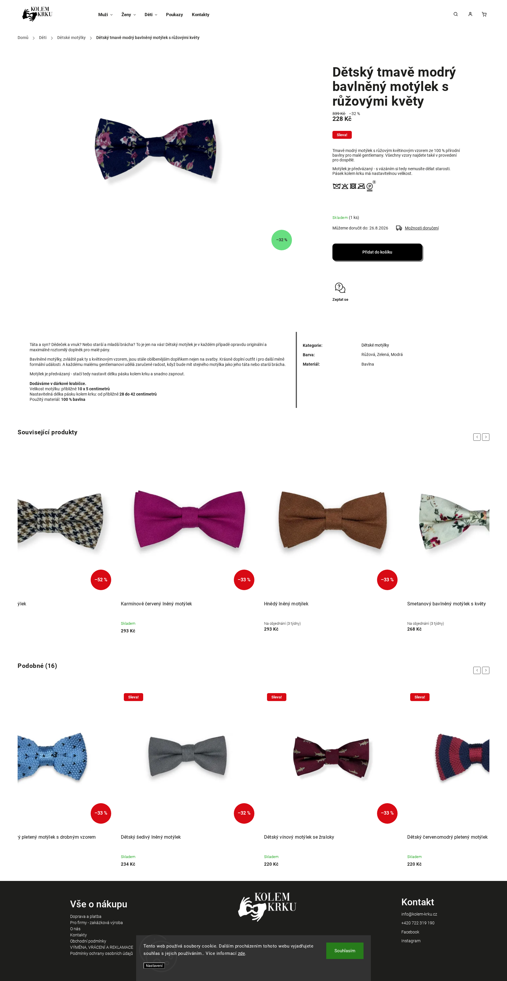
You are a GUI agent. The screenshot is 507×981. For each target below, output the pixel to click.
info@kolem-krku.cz (419, 914)
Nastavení (154, 965)
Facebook (410, 932)
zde (241, 953)
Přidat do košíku (377, 252)
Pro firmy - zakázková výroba (96, 922)
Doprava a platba (86, 916)
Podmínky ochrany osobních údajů (101, 953)
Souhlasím (344, 950)
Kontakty (78, 935)
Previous (478, 437)
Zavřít (443, 310)
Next (486, 437)
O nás (75, 928)
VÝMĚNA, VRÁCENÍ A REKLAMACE (101, 947)
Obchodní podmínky (88, 941)
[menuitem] (107, 14)
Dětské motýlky (375, 345)
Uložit (346, 310)
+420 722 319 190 (418, 923)
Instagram (410, 940)
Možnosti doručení (422, 228)
